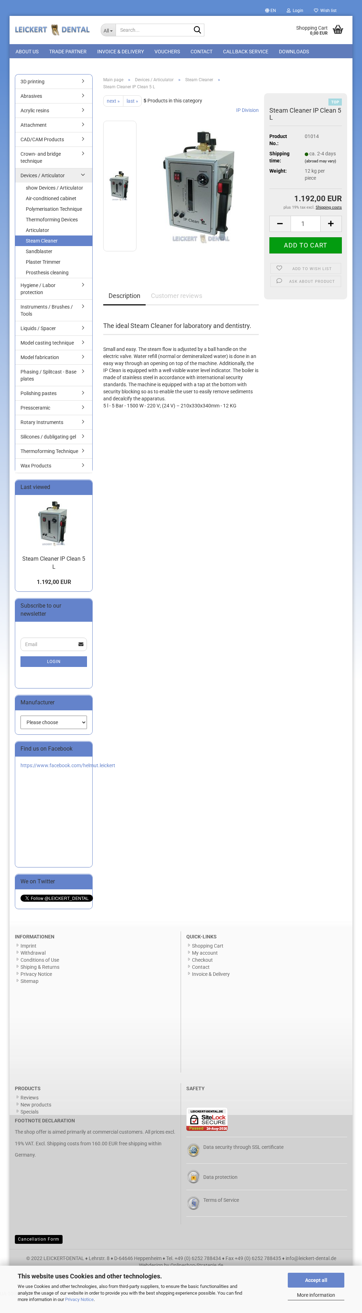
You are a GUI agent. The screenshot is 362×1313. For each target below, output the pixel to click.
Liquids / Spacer (38, 328)
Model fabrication (40, 357)
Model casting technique (47, 343)
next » (113, 101)
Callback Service (245, 51)
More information (316, 1295)
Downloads (294, 51)
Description (124, 295)
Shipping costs (63, 1143)
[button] (270, 10)
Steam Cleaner (42, 241)
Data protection (220, 1177)
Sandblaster (39, 251)
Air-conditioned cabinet (51, 198)
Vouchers (167, 51)
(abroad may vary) (320, 161)
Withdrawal (33, 953)
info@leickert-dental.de (311, 1258)
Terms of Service (221, 1200)
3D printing (33, 81)
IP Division (247, 110)
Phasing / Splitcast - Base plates (48, 375)
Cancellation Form (38, 1239)
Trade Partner (68, 51)
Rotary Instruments (42, 422)
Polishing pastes (39, 393)
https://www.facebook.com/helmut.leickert (68, 765)
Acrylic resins (35, 110)
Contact (201, 51)
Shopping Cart (207, 946)
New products (36, 1105)
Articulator (37, 230)
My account (205, 953)
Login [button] (297, 10)
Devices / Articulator (43, 175)
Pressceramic (35, 408)
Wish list (327, 10)
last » (132, 101)
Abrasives (31, 96)
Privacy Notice (79, 1299)
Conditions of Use (40, 960)
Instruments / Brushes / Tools (47, 310)
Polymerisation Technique (54, 209)
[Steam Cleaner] (201, 186)
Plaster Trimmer (43, 262)
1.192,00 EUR (54, 582)
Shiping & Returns (40, 967)
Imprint (28, 946)
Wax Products (36, 465)
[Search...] (197, 30)
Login (54, 661)
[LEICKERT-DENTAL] (52, 30)
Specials (30, 1112)
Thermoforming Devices (52, 219)
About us (27, 51)
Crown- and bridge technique (41, 157)
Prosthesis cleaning (47, 272)
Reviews (30, 1097)
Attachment (34, 125)
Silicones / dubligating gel (48, 437)
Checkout (202, 960)
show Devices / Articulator (54, 188)
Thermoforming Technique (49, 451)
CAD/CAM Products (42, 139)
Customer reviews (176, 295)
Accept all (316, 1280)
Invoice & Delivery (120, 51)
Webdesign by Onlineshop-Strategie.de (181, 1265)
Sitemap (30, 981)
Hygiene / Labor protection (38, 288)
